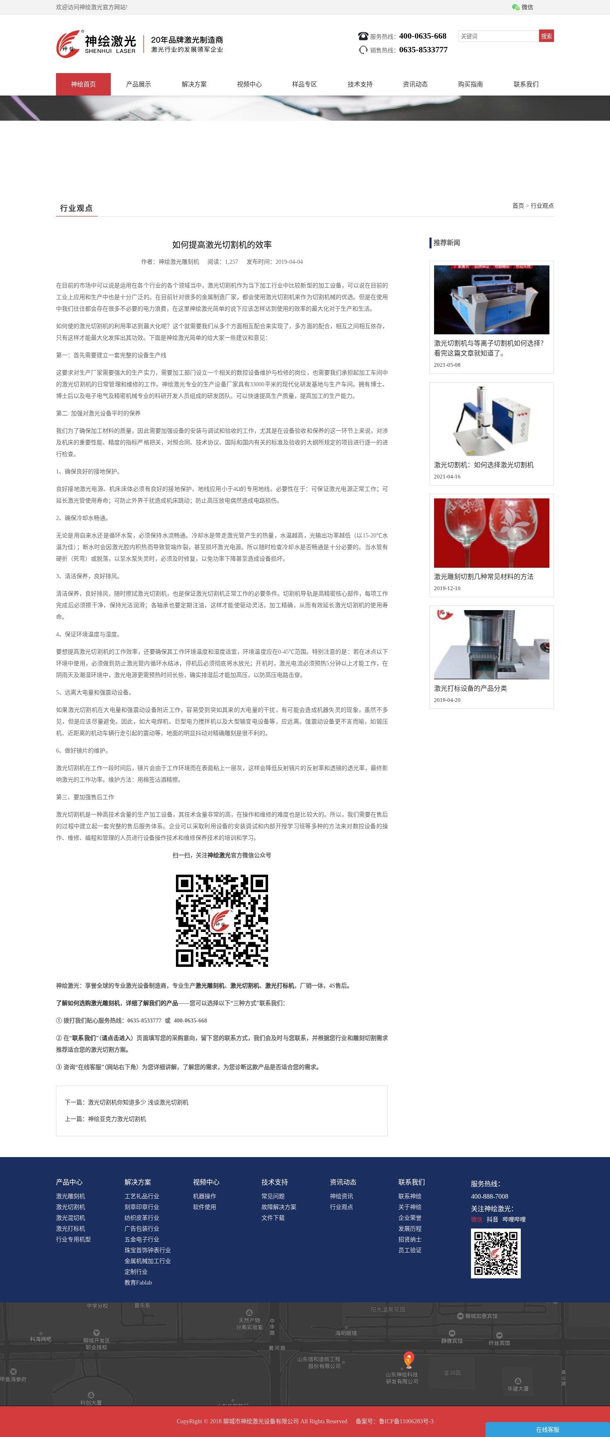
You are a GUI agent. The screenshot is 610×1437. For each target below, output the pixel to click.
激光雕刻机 (209, 986)
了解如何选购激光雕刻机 (88, 1003)
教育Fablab (138, 1283)
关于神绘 (410, 1207)
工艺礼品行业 (141, 1196)
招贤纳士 (410, 1239)
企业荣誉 (410, 1218)
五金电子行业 (141, 1239)
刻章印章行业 (141, 1207)
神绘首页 (83, 84)
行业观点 (542, 206)
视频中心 (249, 84)
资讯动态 (415, 84)
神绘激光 (219, 855)
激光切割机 (244, 986)
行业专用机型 (73, 1239)
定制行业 (136, 1272)
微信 (477, 1219)
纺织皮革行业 (141, 1218)
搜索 (546, 36)
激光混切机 (70, 1218)
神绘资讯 (341, 1196)
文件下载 (273, 1218)
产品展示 (138, 84)
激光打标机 (279, 986)
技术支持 (360, 84)
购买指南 (470, 84)
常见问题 (273, 1196)
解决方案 (194, 84)
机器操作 (204, 1196)
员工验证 (410, 1250)
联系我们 (526, 84)
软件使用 (204, 1207)
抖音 (492, 1219)
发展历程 (410, 1229)
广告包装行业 (141, 1229)
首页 (518, 206)
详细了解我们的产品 (152, 1003)
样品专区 (304, 84)
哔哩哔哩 (514, 1219)
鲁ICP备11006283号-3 (406, 1421)
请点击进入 (116, 1038)
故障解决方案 (278, 1207)
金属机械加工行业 (147, 1261)
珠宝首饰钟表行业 (147, 1250)
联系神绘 (410, 1196)
